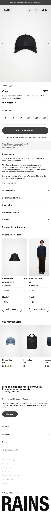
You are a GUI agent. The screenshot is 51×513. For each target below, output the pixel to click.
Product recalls (7, 480)
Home (4, 86)
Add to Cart (12, 309)
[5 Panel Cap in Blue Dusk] (10, 341)
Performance (25, 190)
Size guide (25, 205)
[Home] (7, 10)
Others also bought (25, 235)
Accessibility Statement (10, 476)
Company (25, 434)
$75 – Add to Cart (25, 130)
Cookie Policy (7, 472)
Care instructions (25, 212)
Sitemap (5, 484)
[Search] (29, 10)
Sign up (10, 414)
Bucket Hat (7, 279)
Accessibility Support (9, 460)
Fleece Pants (35, 279)
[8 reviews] (9, 102)
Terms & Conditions (9, 464)
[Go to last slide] (4, 44)
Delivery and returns (25, 198)
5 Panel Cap (7, 360)
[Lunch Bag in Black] (32, 341)
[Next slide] (46, 44)
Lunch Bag (27, 360)
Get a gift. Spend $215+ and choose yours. (25, 3)
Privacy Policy (7, 468)
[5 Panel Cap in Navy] (3, 366)
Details (25, 219)
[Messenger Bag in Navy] (48, 366)
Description (25, 154)
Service (25, 427)
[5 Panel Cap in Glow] (8, 366)
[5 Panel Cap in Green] (5, 366)
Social (25, 442)
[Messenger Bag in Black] (45, 366)
